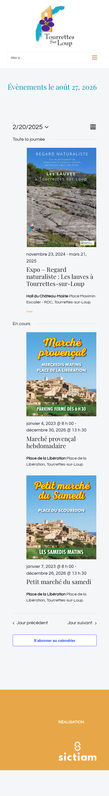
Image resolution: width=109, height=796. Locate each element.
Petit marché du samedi (58, 581)
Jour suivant (79, 623)
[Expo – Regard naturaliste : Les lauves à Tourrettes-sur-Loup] (61, 197)
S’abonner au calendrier (54, 640)
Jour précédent (32, 623)
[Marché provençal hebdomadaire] (61, 374)
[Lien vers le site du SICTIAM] (77, 735)
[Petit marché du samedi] (61, 517)
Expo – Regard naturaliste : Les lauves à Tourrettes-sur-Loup (59, 276)
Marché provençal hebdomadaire (51, 442)
